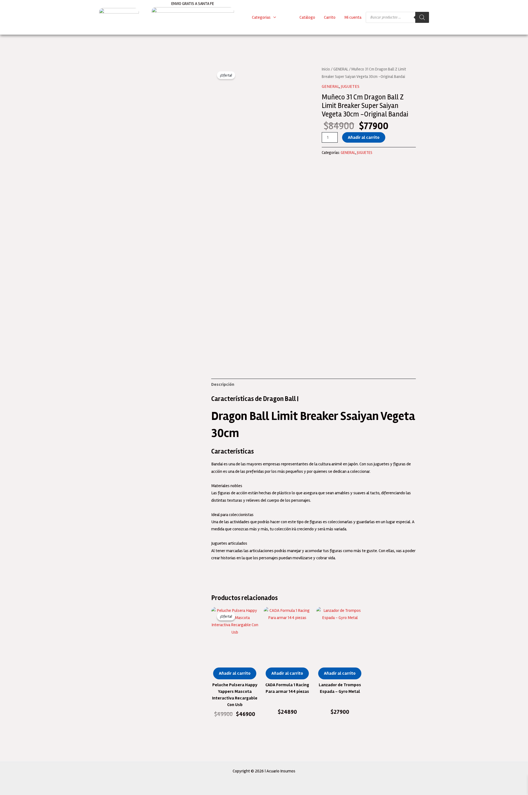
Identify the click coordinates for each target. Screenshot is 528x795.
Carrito (330, 17)
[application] (273, 17)
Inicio (326, 69)
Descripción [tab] (222, 384)
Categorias (261, 17)
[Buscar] (422, 17)
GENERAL (340, 69)
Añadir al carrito (364, 137)
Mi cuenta (352, 17)
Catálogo (307, 17)
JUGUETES (350, 86)
